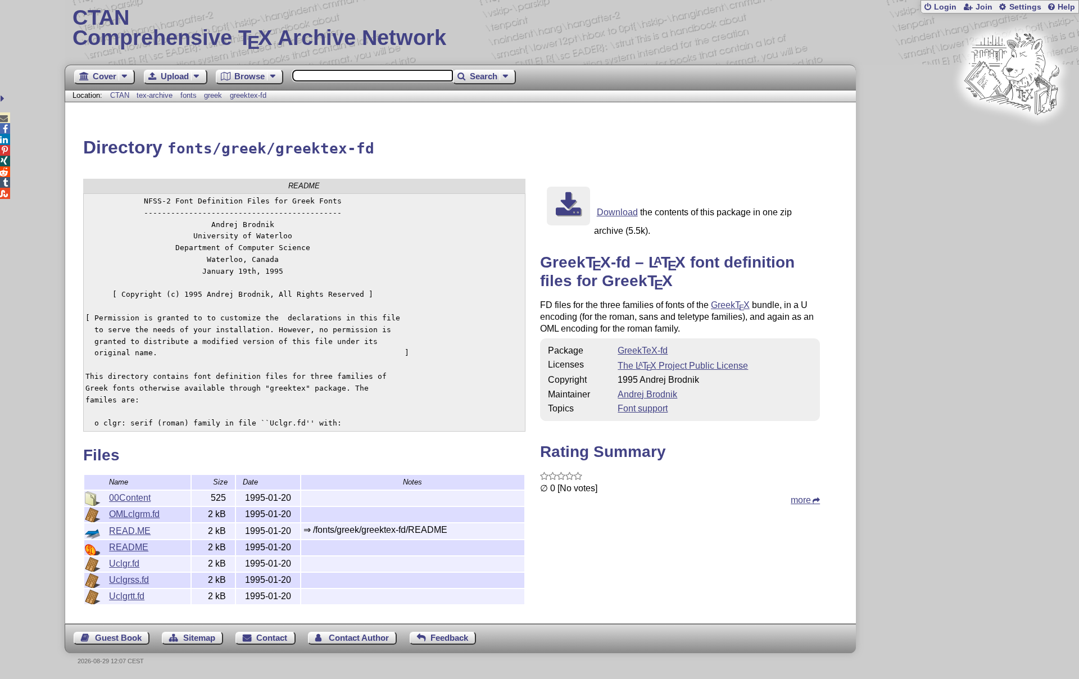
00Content (130, 498)
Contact (271, 637)
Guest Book (118, 637)
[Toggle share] (4, 98)
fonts (188, 95)
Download (617, 212)
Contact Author (359, 637)
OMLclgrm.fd (134, 514)
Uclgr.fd (124, 563)
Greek (730, 305)
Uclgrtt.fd (126, 596)
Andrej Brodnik (647, 394)
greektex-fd (248, 95)
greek (213, 95)
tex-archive (155, 95)
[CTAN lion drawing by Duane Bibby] (1012, 136)
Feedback (449, 637)
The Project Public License (683, 365)
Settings (1025, 7)
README (128, 547)
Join (984, 7)
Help (1066, 7)
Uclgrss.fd (129, 580)
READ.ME (130, 531)
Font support (643, 408)
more (801, 500)
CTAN (119, 95)
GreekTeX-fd (643, 350)
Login (945, 7)
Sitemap (199, 637)
